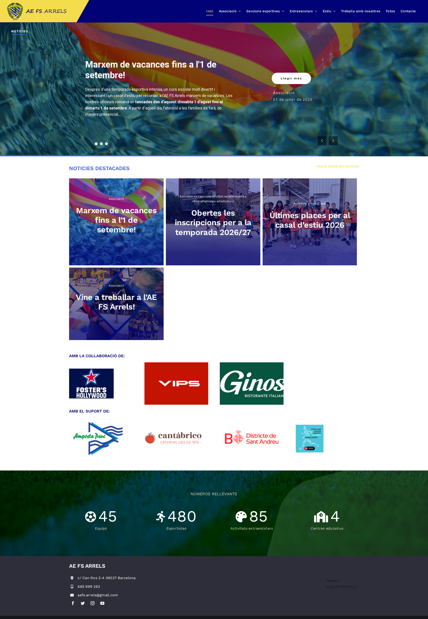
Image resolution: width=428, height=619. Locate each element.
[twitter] (82, 603)
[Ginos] (252, 364)
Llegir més (291, 76)
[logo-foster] (91, 370)
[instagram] (92, 603)
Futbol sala (333, 91)
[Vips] (176, 364)
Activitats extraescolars (297, 91)
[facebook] (73, 603)
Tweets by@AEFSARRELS (341, 584)
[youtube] (102, 603)
